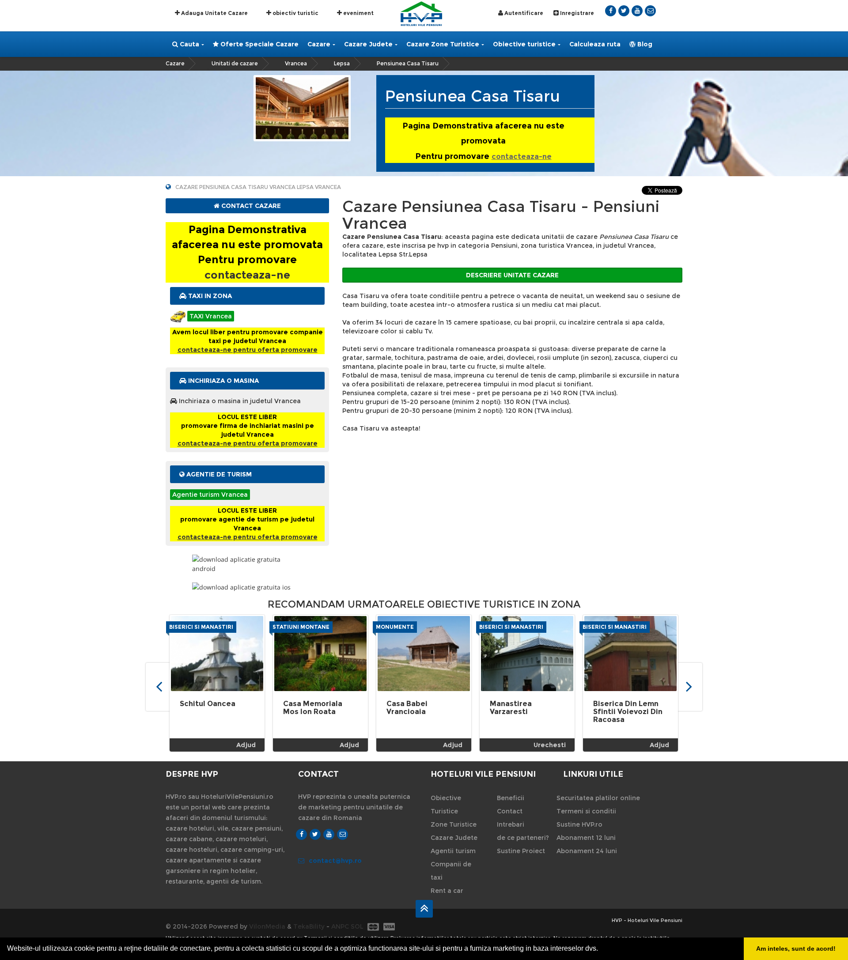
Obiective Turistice (446, 804)
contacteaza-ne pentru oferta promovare (248, 350)
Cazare (318, 44)
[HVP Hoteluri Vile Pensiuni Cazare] (421, 13)
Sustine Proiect (521, 851)
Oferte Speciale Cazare (259, 44)
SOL (357, 926)
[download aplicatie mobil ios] (247, 587)
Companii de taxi (451, 870)
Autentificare (523, 13)
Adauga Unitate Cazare (214, 13)
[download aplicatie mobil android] (247, 564)
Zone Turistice (454, 824)
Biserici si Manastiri (201, 627)
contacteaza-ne (522, 156)
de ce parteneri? (523, 838)
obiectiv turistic (294, 13)
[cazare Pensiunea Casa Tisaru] (302, 108)
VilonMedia (267, 926)
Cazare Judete (368, 44)
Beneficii (510, 798)
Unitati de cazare (235, 63)
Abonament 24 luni (586, 851)
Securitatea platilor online (598, 798)
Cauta (188, 44)
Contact (509, 811)
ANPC (340, 926)
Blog (644, 44)
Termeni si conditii (586, 811)
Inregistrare (576, 13)
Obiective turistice (524, 44)
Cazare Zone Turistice (442, 44)
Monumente (395, 627)
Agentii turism (453, 851)
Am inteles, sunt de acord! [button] (796, 948)
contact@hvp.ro (335, 861)
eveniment (358, 13)
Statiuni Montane (301, 627)
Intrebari (510, 824)
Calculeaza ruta (595, 44)
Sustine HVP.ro (579, 824)
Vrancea (296, 63)
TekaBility (309, 926)
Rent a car (447, 891)
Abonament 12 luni (586, 838)
